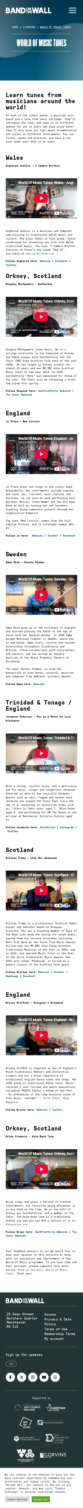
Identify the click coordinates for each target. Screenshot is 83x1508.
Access (50, 1314)
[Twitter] (21, 1377)
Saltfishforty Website (54, 390)
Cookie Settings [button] (17, 1499)
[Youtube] (44, 1377)
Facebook (61, 261)
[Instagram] (32, 1377)
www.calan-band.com (40, 253)
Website (45, 261)
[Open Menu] (72, 10)
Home (15, 27)
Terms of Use (56, 1329)
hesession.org (17, 1224)
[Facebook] (10, 1377)
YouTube (12, 831)
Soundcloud (47, 827)
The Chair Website (19, 394)
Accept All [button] (40, 1499)
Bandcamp (12, 976)
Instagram (67, 827)
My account (54, 1338)
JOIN (11, 1363)
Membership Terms (59, 1333)
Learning (29, 27)
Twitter (11, 265)
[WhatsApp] (55, 1377)
